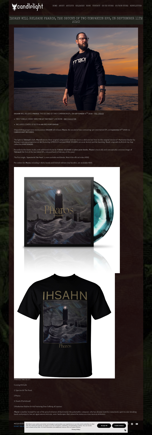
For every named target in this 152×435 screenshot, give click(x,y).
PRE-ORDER (99, 114)
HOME (55, 6)
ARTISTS (70, 6)
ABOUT (62, 6)
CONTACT (96, 6)
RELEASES (79, 6)
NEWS (88, 6)
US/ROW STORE (121, 6)
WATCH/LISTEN (70, 119)
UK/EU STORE (108, 6)
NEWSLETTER (136, 6)
